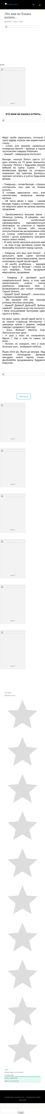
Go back (23, 396)
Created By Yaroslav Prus (15, 1097)
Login (6, 1069)
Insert (21, 1113)
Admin (9, 21)
